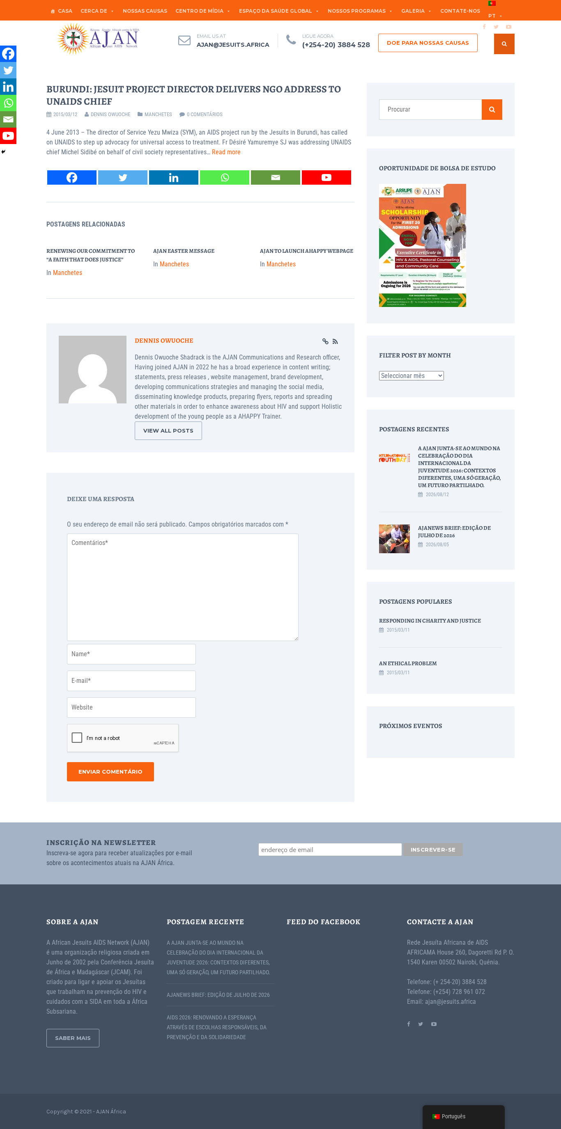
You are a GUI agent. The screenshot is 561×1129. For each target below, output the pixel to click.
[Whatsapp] (224, 177)
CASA (65, 11)
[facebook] (484, 26)
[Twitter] (122, 177)
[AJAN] (97, 39)
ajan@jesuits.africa (233, 44)
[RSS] (335, 342)
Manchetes (158, 114)
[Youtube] (326, 177)
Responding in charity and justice (430, 621)
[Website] (325, 342)
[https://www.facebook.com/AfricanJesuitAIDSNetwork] (408, 1024)
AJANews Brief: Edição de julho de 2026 (454, 531)
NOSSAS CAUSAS (145, 11)
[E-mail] (275, 177)
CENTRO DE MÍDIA (199, 11)
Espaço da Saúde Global (275, 11)
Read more (226, 152)
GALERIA (413, 11)
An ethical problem (408, 663)
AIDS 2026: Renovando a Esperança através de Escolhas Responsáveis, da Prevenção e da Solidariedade (217, 1027)
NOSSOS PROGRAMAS (357, 11)
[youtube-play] (508, 26)
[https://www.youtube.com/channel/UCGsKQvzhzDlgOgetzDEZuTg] (434, 1024)
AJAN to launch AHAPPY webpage (306, 251)
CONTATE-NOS (460, 11)
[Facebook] (72, 177)
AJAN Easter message (183, 251)
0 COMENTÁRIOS (205, 114)
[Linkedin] (173, 177)
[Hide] (3, 152)
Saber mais (73, 1038)
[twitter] (496, 26)
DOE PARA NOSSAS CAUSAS (428, 42)
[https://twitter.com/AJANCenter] (420, 1024)
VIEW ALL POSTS (168, 430)
